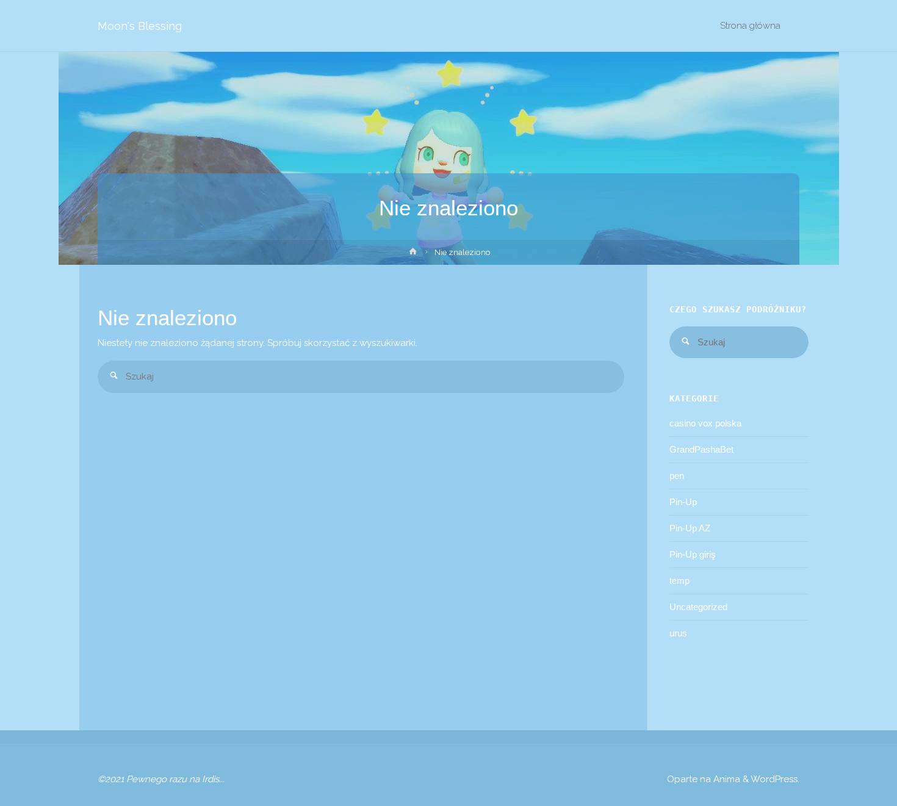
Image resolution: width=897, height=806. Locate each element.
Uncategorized (698, 607)
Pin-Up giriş (692, 554)
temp (679, 580)
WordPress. (775, 779)
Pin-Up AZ (689, 528)
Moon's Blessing (140, 26)
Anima (725, 779)
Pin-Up (683, 502)
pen (676, 475)
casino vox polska (705, 423)
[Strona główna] (413, 254)
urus (678, 633)
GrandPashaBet (701, 449)
